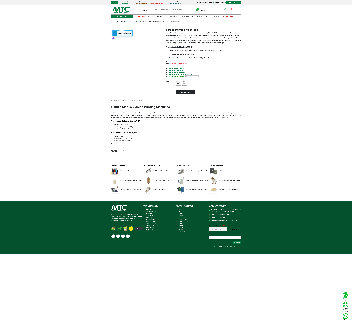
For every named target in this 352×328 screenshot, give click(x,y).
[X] (118, 236)
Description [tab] (115, 100)
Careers (181, 223)
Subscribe (234, 229)
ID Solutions (149, 229)
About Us (181, 211)
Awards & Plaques (151, 223)
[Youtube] (123, 236)
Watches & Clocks (151, 221)
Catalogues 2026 (183, 221)
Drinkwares (149, 213)
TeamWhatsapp (203, 9)
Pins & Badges (150, 227)
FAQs (180, 213)
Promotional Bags (151, 219)
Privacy (181, 215)
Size (167, 81)
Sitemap (181, 227)
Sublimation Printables (152, 225)
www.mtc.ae (126, 3)
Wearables (149, 217)
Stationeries (149, 215)
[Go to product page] (115, 171)
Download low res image (175, 70)
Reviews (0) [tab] (141, 100)
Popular (159, 16)
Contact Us (215, 16)
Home (180, 209)
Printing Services (171, 16)
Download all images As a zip (177, 72)
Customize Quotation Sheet (176, 76)
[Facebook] (113, 236)
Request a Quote (187, 92)
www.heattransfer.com (157, 3)
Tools (206, 16)
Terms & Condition (184, 217)
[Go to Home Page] (111, 22)
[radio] (178, 82)
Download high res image (176, 68)
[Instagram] (128, 236)
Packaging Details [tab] (128, 100)
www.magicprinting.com (141, 3)
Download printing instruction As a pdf (180, 74)
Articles (198, 16)
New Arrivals (149, 209)
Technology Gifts (151, 211)
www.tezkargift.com (175, 3)
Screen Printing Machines (179, 63)
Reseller (181, 225)
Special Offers (183, 219)
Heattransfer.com (186, 16)
